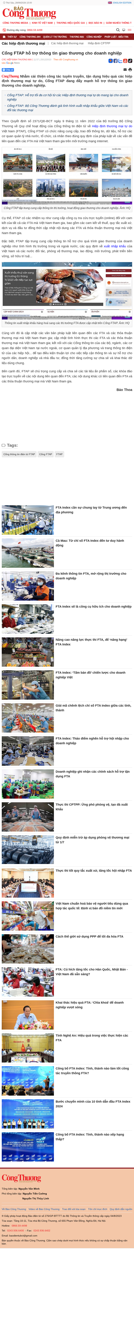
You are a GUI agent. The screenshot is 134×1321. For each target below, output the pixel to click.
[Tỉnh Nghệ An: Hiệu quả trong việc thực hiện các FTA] (28, 1048)
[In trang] (130, 69)
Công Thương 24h (30, 37)
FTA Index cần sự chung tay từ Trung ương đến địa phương (91, 510)
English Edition (122, 3)
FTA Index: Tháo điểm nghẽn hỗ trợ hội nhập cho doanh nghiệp (92, 741)
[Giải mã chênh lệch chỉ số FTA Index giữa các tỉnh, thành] (28, 718)
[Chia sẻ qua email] (125, 70)
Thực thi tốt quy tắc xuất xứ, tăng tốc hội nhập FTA (94, 870)
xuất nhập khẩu (115, 246)
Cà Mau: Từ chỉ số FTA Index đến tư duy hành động (90, 543)
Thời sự (12, 37)
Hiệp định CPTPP (99, 43)
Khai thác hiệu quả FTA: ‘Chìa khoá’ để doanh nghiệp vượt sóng (90, 1005)
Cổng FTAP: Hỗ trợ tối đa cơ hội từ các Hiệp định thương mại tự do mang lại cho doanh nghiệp (67, 97)
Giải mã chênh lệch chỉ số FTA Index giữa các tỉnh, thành (93, 708)
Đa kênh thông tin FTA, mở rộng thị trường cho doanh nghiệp (91, 576)
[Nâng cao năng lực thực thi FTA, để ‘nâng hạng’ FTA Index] (28, 652)
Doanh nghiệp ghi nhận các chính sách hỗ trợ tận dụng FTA (93, 774)
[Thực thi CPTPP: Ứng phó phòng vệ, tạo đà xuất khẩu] (28, 817)
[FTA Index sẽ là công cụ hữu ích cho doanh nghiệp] (28, 619)
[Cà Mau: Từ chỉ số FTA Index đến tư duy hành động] (28, 553)
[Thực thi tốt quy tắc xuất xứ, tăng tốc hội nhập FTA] (28, 883)
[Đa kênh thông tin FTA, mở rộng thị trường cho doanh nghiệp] (28, 586)
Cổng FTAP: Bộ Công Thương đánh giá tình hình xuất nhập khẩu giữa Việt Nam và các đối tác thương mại (67, 108)
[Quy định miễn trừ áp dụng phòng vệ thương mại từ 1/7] (28, 850)
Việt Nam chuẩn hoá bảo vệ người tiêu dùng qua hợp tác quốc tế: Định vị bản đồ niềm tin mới (92, 906)
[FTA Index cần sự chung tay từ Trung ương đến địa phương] (28, 520)
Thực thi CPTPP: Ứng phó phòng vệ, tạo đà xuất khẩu (92, 807)
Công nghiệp (94, 37)
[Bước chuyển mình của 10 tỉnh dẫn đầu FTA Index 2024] (28, 1114)
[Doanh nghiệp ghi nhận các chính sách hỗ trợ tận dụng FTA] (28, 784)
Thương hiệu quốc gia (71, 23)
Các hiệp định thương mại (23, 43)
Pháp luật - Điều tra (116, 37)
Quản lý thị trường (55, 37)
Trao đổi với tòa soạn (73, 1209)
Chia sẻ (9, 70)
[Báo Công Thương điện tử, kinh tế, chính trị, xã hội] (29, 12)
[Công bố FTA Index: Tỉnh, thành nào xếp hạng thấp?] (28, 1147)
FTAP (59, 454)
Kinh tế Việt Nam (42, 23)
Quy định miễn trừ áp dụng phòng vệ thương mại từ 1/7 (92, 840)
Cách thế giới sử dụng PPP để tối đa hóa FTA (89, 936)
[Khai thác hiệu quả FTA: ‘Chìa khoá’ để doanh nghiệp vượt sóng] (28, 1015)
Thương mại (77, 37)
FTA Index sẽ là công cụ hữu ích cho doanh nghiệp (94, 606)
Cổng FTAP (45, 454)
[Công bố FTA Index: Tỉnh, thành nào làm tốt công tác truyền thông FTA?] (28, 1080)
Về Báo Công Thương (14, 1209)
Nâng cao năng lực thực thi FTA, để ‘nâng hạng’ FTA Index (91, 642)
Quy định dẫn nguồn (121, 1209)
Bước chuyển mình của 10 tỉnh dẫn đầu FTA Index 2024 (93, 1104)
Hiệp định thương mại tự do (112, 126)
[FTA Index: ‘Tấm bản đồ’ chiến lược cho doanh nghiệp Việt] (28, 685)
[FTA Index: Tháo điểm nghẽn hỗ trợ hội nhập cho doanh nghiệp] (28, 751)
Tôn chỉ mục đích (97, 1209)
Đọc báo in (95, 23)
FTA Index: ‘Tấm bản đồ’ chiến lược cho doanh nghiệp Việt (90, 675)
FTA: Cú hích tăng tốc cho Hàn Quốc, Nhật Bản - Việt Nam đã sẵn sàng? (92, 972)
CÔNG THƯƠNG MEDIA (15, 23)
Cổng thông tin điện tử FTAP (19, 454)
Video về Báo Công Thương (44, 1209)
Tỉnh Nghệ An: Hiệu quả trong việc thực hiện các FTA (92, 1038)
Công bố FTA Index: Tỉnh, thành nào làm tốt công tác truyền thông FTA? (92, 1071)
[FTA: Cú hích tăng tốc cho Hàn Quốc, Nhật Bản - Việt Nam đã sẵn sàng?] (28, 981)
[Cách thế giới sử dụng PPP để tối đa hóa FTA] (28, 949)
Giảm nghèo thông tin (120, 23)
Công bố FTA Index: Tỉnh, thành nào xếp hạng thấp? (90, 1137)
